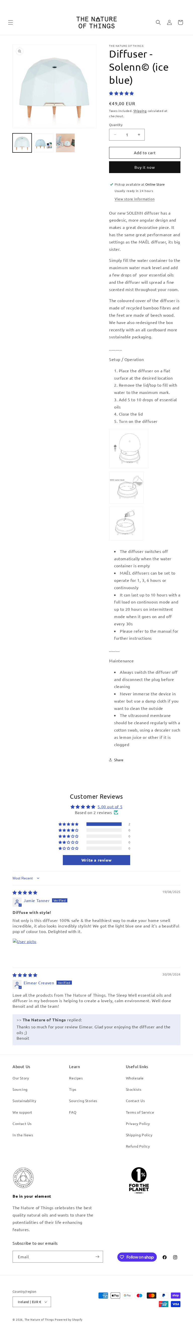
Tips (72, 1089)
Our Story (21, 1078)
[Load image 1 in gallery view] (22, 142)
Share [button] (119, 759)
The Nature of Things (39, 1319)
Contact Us (22, 1123)
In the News (23, 1135)
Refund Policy (138, 1146)
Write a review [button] (96, 860)
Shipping (140, 111)
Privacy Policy (138, 1123)
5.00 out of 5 (110, 806)
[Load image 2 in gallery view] (43, 142)
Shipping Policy (139, 1135)
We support (22, 1112)
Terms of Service (140, 1112)
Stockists (133, 1089)
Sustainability (24, 1100)
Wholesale (135, 1078)
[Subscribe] (97, 1257)
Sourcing (20, 1089)
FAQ (72, 1112)
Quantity (115, 125)
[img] (25, 892)
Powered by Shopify (68, 1319)
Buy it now (144, 167)
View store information (135, 198)
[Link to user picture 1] (25, 950)
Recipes (76, 1078)
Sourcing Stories (83, 1100)
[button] (10, 22)
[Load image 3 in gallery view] (65, 142)
